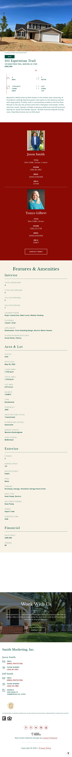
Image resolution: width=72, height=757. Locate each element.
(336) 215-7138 (36, 228)
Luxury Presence (50, 738)
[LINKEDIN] (36, 727)
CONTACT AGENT (36, 251)
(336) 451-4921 (36, 170)
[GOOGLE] (41, 727)
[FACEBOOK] (26, 727)
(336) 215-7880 (12, 686)
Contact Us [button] (36, 630)
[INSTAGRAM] (31, 727)
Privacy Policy (45, 748)
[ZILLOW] (46, 727)
